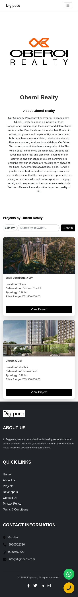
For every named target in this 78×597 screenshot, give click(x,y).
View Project (39, 309)
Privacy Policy (12, 503)
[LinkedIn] (42, 585)
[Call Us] (68, 587)
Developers (10, 492)
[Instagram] (49, 585)
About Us (9, 480)
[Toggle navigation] (68, 5)
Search (68, 227)
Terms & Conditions (15, 509)
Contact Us (10, 497)
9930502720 (17, 544)
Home (7, 474)
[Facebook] (28, 585)
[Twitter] (35, 585)
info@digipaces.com (22, 559)
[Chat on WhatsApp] (68, 574)
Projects (8, 486)
